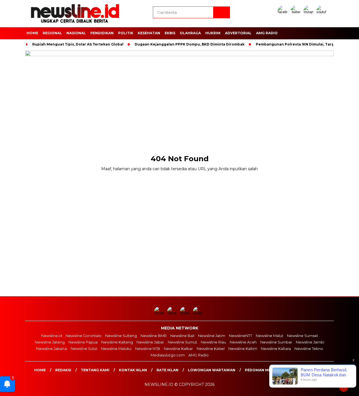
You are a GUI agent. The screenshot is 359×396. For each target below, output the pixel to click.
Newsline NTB (147, 348)
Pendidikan (102, 33)
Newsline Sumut (182, 342)
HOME (32, 33)
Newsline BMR (154, 335)
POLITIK (125, 33)
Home (40, 370)
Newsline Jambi (310, 342)
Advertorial (238, 33)
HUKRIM (212, 33)
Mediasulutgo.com (168, 355)
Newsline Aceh (243, 342)
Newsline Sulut (84, 348)
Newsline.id (51, 335)
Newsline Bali (182, 335)
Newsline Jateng (50, 342)
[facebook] (283, 12)
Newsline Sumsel (302, 335)
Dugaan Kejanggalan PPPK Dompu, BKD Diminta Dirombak (190, 44)
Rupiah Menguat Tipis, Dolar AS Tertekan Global (77, 44)
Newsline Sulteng (121, 335)
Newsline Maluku (116, 348)
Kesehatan (149, 33)
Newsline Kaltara (276, 348)
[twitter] (296, 12)
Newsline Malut (269, 335)
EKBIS (170, 33)
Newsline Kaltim (242, 348)
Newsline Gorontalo (84, 335)
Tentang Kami (95, 370)
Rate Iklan (167, 370)
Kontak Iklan (133, 370)
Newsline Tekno (308, 348)
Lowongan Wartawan (211, 370)
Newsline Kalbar (178, 348)
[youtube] (322, 12)
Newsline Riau (213, 342)
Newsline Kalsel (211, 348)
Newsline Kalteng (117, 342)
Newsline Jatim (211, 335)
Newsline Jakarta (51, 348)
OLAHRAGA (190, 33)
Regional (52, 33)
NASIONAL (76, 33)
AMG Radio (267, 33)
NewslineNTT (240, 335)
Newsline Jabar (150, 342)
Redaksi (63, 370)
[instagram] (309, 12)
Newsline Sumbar (276, 342)
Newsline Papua (83, 342)
